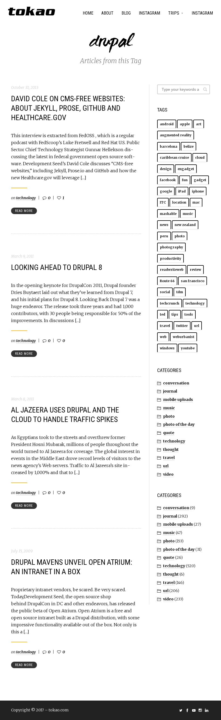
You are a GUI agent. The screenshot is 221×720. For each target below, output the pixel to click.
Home (88, 13)
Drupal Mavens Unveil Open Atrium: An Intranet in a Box (71, 567)
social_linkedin (206, 710)
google (166, 191)
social (165, 292)
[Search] (205, 89)
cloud (200, 158)
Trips (173, 13)
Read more (24, 211)
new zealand (185, 225)
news (164, 225)
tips (174, 314)
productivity (170, 258)
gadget (200, 180)
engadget (186, 169)
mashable (168, 214)
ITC (163, 202)
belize (189, 146)
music (188, 214)
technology (26, 197)
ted (162, 314)
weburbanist (183, 337)
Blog (126, 13)
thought (171, 449)
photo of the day (179, 424)
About (107, 13)
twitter (182, 326)
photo (179, 236)
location (179, 202)
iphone (198, 191)
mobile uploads (178, 399)
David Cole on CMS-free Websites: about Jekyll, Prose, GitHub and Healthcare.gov (68, 108)
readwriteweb (172, 270)
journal (170, 391)
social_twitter (181, 710)
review (195, 270)
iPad (182, 191)
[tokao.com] (31, 11)
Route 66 (167, 281)
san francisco (192, 281)
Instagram (149, 13)
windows (167, 348)
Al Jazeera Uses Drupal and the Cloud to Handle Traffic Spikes (65, 414)
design (165, 169)
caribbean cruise (174, 158)
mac (196, 202)
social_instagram (200, 710)
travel (165, 326)
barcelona (168, 146)
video (168, 474)
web (163, 337)
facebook (168, 180)
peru (164, 236)
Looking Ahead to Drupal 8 (56, 267)
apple (185, 124)
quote (168, 432)
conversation (176, 383)
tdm (179, 292)
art (198, 124)
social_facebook (187, 710)
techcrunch (169, 303)
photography (171, 247)
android (167, 124)
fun (185, 180)
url (196, 326)
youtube (188, 348)
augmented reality (175, 135)
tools (188, 314)
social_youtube (194, 710)
